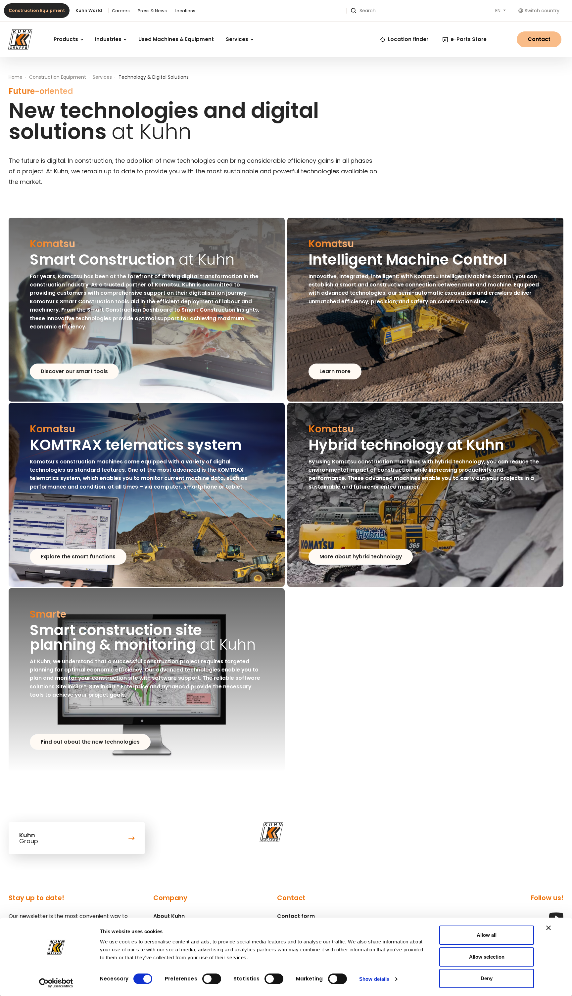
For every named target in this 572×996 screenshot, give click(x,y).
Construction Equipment (37, 10)
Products (66, 39)
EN (498, 10)
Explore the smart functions (78, 556)
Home (16, 77)
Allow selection (486, 957)
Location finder (408, 39)
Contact (539, 39)
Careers (121, 11)
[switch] (211, 979)
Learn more (335, 371)
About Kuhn (169, 916)
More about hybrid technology (360, 556)
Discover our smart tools (74, 371)
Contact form (296, 916)
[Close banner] (548, 928)
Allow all (487, 935)
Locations (185, 11)
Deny (487, 978)
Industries (109, 39)
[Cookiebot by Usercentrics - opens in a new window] (56, 983)
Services (238, 39)
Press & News (152, 11)
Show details (374, 979)
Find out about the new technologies (90, 741)
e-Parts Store (469, 39)
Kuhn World (88, 10)
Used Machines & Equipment (176, 39)
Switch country (542, 10)
